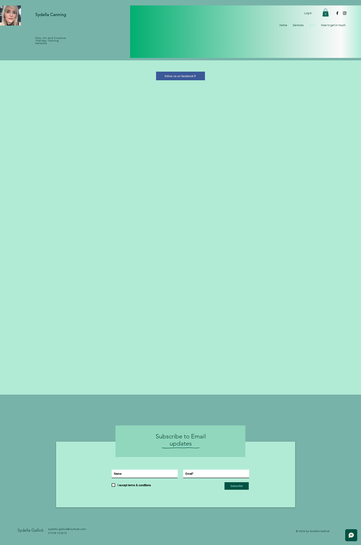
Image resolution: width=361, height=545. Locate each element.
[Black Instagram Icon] (344, 13)
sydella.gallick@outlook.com (67, 529)
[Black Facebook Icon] (337, 13)
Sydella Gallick (30, 530)
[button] (325, 13)
